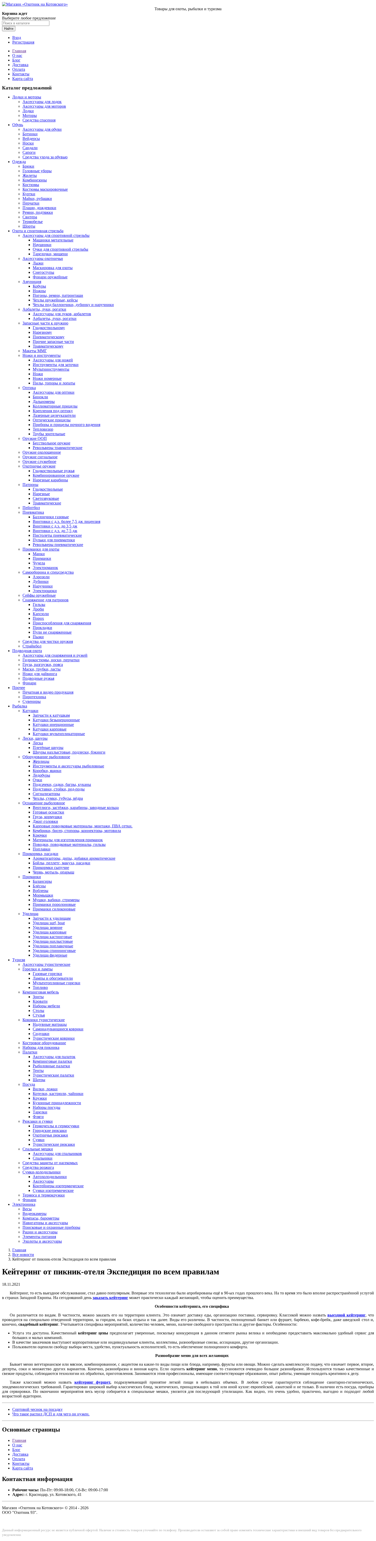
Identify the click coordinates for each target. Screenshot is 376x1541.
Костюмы (31, 185)
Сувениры (32, 701)
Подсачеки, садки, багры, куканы (62, 784)
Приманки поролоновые (54, 904)
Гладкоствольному (49, 328)
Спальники (42, 1158)
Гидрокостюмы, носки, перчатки (51, 660)
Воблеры (40, 890)
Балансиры (42, 881)
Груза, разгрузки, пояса (43, 664)
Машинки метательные (53, 240)
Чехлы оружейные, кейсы (55, 300)
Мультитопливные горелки (56, 983)
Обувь (17, 125)
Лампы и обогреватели (53, 978)
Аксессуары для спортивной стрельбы (56, 235)
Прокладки (42, 627)
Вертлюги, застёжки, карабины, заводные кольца (76, 807)
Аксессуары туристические (46, 964)
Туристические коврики (54, 1038)
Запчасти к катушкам (51, 715)
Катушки (30, 710)
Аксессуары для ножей (53, 360)
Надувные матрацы (50, 1024)
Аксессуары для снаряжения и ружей (55, 655)
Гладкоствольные (48, 489)
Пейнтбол (31, 507)
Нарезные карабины (50, 480)
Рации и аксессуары (40, 1232)
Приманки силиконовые (54, 909)
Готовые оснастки (48, 812)
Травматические (47, 503)
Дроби (38, 609)
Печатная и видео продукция (48, 692)
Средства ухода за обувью (45, 157)
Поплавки (41, 849)
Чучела (39, 563)
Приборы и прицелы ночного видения (66, 424)
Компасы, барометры (41, 1218)
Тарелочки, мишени (50, 254)
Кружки (40, 1098)
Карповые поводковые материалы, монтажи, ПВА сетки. (82, 826)
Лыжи (38, 263)
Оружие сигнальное (40, 457)
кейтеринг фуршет (92, 1382)
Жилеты (30, 175)
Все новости (23, 1254)
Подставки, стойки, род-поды (59, 789)
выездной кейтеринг (346, 1315)
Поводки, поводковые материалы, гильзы (69, 844)
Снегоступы (43, 272)
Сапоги (29, 152)
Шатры (39, 1080)
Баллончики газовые (51, 517)
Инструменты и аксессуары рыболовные (68, 766)
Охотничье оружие (39, 466)
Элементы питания (39, 1236)
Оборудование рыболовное (46, 757)
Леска (38, 743)
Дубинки (41, 581)
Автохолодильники (50, 1176)
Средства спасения (39, 120)
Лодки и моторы (26, 97)
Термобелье (33, 221)
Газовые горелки (47, 973)
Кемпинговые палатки (52, 1061)
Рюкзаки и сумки (38, 1121)
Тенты (38, 1070)
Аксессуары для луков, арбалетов (62, 314)
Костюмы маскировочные (45, 189)
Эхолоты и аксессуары (42, 1241)
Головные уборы (37, 171)
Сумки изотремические (53, 1190)
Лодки (28, 111)
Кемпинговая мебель (41, 992)
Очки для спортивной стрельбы (60, 249)
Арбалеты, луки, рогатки (44, 309)
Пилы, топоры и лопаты (54, 383)
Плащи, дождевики (39, 208)
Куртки (29, 194)
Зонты (38, 997)
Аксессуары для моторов (44, 106)
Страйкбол (32, 646)
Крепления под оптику (53, 411)
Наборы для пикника (41, 1047)
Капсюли (41, 614)
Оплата (18, 69)
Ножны (39, 291)
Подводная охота (27, 650)
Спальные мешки (38, 1149)
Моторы (30, 115)
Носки (28, 143)
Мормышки (43, 895)
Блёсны (39, 886)
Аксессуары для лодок (42, 101)
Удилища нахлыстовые (53, 941)
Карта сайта (22, 78)
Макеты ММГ (35, 351)
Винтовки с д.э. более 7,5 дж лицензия (66, 521)
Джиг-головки (45, 821)
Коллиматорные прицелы (55, 406)
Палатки (30, 1052)
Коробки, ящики (47, 770)
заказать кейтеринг (110, 1297)
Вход (16, 37)
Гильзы (39, 604)
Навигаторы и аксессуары (45, 1223)
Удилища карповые (50, 932)
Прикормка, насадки (40, 853)
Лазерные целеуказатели (54, 415)
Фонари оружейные (50, 277)
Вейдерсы (31, 138)
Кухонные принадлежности (57, 1103)
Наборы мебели (46, 1006)
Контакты (20, 74)
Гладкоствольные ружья (53, 471)
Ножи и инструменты (42, 355)
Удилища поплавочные (53, 946)
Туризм (18, 960)
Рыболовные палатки (51, 1066)
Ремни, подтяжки (38, 212)
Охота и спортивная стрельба (37, 231)
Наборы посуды (46, 1107)
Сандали (30, 148)
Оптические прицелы (52, 420)
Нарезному (42, 332)
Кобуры (39, 286)
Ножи (38, 374)
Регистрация (23, 42)
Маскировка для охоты (53, 268)
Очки (37, 780)
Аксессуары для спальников (57, 1153)
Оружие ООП (35, 438)
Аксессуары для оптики (53, 392)
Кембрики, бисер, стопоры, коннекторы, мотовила (77, 830)
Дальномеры (44, 401)
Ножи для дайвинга (40, 674)
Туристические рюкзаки (54, 1144)
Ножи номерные (47, 378)
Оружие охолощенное (42, 452)
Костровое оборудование (44, 1043)
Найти (8, 29)
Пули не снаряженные (52, 632)
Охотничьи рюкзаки (50, 1135)
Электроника (23, 1204)
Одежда (19, 161)
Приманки (42, 558)
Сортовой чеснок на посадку (37, 1409)
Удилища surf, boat (49, 923)
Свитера (30, 217)
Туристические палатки (53, 1075)
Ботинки (30, 134)
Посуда (29, 1084)
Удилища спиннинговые (54, 950)
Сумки (39, 1140)
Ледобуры (41, 775)
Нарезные (41, 494)
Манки (39, 554)
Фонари (29, 683)
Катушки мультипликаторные (59, 734)
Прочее (18, 687)
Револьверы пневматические (58, 544)
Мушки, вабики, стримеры (56, 900)
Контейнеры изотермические (58, 1186)
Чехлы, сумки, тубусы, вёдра (58, 798)
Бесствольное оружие (51, 443)
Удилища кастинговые (52, 937)
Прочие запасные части (53, 341)
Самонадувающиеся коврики (58, 1029)
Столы (38, 1010)
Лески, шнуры (35, 738)
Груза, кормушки (47, 817)
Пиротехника (34, 697)
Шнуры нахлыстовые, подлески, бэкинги (69, 752)
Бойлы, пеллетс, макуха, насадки (61, 863)
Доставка (20, 65)
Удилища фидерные (50, 955)
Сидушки (41, 1033)
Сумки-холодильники (42, 1172)
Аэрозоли (41, 577)
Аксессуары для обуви (42, 129)
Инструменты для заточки (56, 364)
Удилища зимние (47, 927)
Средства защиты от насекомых (50, 1163)
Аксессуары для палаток (54, 1057)
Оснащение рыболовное (44, 803)
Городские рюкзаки (50, 1130)
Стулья (39, 1015)
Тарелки (40, 1112)
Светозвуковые (46, 498)
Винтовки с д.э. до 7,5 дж (55, 531)
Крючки (40, 835)
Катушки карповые (50, 729)
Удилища (30, 913)
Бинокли (40, 397)
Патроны (30, 484)
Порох (38, 618)
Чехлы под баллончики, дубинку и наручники (73, 304)
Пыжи (38, 637)
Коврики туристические (44, 1020)
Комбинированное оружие (56, 475)
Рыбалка (19, 706)
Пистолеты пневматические (57, 535)
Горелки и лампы (38, 969)
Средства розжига (38, 1167)
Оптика (29, 388)
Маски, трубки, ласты (42, 669)
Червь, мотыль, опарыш (53, 872)
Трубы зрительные (49, 434)
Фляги (38, 1116)
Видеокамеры (35, 1213)
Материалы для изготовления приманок (68, 840)
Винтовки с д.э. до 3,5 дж (55, 526)
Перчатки (31, 203)
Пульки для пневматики (54, 540)
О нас (17, 55)
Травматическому (48, 346)
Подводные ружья (38, 678)
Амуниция (32, 281)
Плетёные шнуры (48, 747)
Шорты (29, 226)
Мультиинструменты (51, 369)
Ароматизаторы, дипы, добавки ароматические (74, 858)
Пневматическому (48, 337)
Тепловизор (43, 429)
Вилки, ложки (45, 1089)
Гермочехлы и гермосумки (56, 1126)
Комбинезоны (35, 180)
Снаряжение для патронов (46, 600)
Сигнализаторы (46, 794)
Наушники (42, 244)
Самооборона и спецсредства (48, 572)
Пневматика (33, 512)
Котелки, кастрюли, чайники (58, 1093)
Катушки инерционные (53, 724)
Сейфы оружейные (39, 595)
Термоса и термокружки (44, 1195)
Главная (19, 51)
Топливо (40, 987)
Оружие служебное (39, 461)
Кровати (40, 1001)
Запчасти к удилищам (52, 918)
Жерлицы (41, 761)
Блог (16, 60)
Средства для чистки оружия (48, 641)
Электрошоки (45, 591)
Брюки (28, 166)
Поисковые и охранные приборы (51, 1227)
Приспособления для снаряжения (62, 623)
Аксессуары (43, 1181)
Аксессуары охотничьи (43, 258)
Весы (27, 1209)
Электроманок (45, 567)
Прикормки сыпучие (51, 867)
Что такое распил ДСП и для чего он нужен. (51, 1414)
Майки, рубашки (37, 198)
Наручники (43, 586)
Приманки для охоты (41, 549)
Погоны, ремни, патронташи (58, 295)
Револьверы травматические (57, 447)
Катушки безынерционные (56, 720)
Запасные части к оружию (45, 323)
